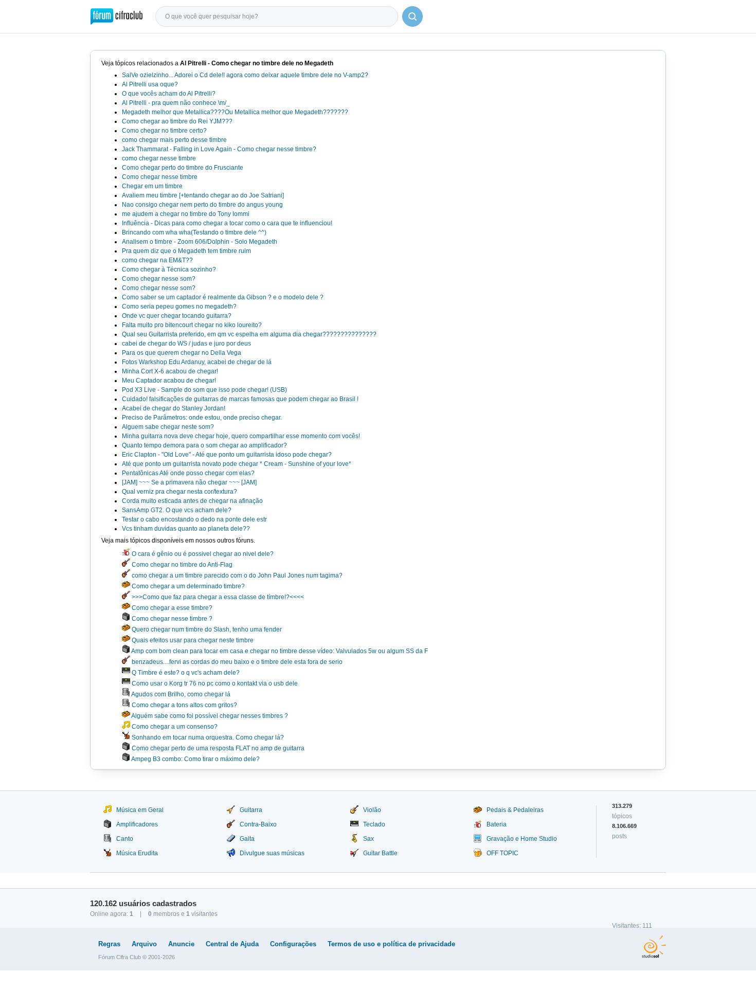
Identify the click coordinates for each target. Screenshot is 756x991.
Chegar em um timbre (152, 186)
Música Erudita (137, 853)
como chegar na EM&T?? (157, 260)
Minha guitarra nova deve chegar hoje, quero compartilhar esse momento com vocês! (241, 436)
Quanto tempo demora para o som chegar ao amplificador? (204, 445)
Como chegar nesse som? (158, 278)
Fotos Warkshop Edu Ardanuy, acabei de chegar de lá (197, 362)
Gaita (247, 838)
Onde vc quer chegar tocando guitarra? (176, 315)
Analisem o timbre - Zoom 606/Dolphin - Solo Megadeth (199, 241)
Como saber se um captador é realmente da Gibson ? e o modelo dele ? (222, 297)
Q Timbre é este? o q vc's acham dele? (185, 672)
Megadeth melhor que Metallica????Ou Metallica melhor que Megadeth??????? (235, 112)
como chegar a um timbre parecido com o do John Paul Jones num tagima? (236, 575)
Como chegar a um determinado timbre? (187, 586)
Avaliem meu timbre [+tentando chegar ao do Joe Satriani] (203, 195)
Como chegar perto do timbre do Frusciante (182, 167)
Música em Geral (140, 810)
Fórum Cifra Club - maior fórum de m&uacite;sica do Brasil (116, 16)
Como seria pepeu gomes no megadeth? (179, 306)
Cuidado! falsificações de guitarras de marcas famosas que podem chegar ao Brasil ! (240, 399)
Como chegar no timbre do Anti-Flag (181, 564)
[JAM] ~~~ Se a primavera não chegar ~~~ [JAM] (189, 482)
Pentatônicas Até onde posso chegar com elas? (188, 473)
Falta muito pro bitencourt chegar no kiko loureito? (192, 325)
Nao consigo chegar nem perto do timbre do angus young (202, 204)
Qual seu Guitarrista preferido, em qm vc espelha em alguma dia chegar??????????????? (249, 334)
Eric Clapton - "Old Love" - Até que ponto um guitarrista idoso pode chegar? (227, 454)
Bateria (497, 824)
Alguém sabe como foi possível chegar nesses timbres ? (209, 715)
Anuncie (181, 944)
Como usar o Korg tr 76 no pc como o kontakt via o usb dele (214, 683)
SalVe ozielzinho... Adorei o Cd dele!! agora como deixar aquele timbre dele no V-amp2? (245, 75)
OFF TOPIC (502, 853)
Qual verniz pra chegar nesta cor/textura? (179, 491)
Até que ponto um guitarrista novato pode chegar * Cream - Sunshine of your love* (236, 463)
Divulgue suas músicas (272, 853)
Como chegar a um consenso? (174, 726)
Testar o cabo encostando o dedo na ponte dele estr (194, 519)
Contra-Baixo (258, 824)
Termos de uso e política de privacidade (391, 944)
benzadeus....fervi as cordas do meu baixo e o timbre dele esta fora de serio (236, 661)
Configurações (293, 944)
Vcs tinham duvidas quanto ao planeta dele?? (186, 528)
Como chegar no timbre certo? (164, 130)
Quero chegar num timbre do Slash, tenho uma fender (206, 629)
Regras (109, 944)
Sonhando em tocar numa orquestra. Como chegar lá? (207, 737)
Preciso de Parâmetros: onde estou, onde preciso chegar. (202, 417)
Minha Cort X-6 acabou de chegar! (170, 371)
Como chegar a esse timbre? (171, 607)
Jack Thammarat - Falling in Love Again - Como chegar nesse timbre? (219, 149)
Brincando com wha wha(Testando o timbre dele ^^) (194, 232)
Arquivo (144, 944)
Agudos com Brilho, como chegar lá (180, 694)
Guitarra (251, 810)
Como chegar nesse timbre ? (171, 618)
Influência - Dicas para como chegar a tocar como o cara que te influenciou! (227, 223)
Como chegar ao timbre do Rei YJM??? (177, 121)
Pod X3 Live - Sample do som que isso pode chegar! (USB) (204, 389)
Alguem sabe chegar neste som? (168, 426)
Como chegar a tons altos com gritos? (183, 705)
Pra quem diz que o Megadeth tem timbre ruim (186, 251)
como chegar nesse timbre (159, 158)
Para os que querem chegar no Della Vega (181, 352)
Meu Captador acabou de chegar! (169, 380)
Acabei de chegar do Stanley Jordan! (173, 408)
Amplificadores (137, 824)
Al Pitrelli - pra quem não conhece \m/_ (176, 102)
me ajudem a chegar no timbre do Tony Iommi (185, 214)
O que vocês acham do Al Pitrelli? (168, 93)
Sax (368, 838)
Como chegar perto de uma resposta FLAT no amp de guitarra (217, 748)
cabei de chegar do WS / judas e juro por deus (186, 343)
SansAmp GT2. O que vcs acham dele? (176, 510)
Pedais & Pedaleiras (515, 810)
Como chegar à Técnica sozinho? (169, 269)
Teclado (374, 824)
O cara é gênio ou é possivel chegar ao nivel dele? (202, 553)
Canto (124, 838)
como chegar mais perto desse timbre (174, 139)
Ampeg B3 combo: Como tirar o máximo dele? (195, 759)
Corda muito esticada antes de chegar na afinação (192, 500)
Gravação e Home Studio (522, 838)
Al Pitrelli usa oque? (150, 84)
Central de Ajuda (232, 944)
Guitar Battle (380, 853)
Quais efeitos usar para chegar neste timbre (192, 640)
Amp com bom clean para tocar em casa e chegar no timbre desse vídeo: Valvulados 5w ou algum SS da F (279, 651)
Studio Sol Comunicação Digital (654, 946)
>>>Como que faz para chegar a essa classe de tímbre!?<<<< (217, 597)
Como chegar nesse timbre (159, 177)
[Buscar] (412, 16)
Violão (372, 810)
